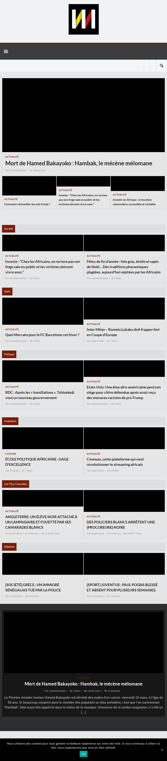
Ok (83, 754)
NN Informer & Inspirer (83, 19)
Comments (114, 691)
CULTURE (10, 453)
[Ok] (162, 750)
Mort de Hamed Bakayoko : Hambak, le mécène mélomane (84, 683)
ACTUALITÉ (12, 156)
